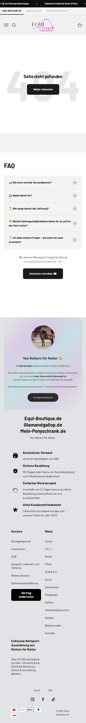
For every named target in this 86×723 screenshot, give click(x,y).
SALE (48, 549)
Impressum (18, 549)
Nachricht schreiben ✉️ (43, 273)
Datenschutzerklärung (24, 583)
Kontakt (50, 633)
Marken (49, 617)
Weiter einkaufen (43, 89)
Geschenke (51, 587)
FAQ (50, 690)
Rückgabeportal (20, 541)
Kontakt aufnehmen (43, 397)
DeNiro (49, 602)
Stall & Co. (51, 571)
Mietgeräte (51, 594)
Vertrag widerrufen (26, 595)
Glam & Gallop (34, 11)
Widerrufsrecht (20, 575)
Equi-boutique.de (11, 11)
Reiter (48, 556)
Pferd (48, 564)
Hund (48, 579)
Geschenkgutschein (57, 610)
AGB (14, 556)
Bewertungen (53, 625)
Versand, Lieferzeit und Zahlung (25, 565)
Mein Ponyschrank (57, 11)
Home (48, 541)
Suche (37, 690)
